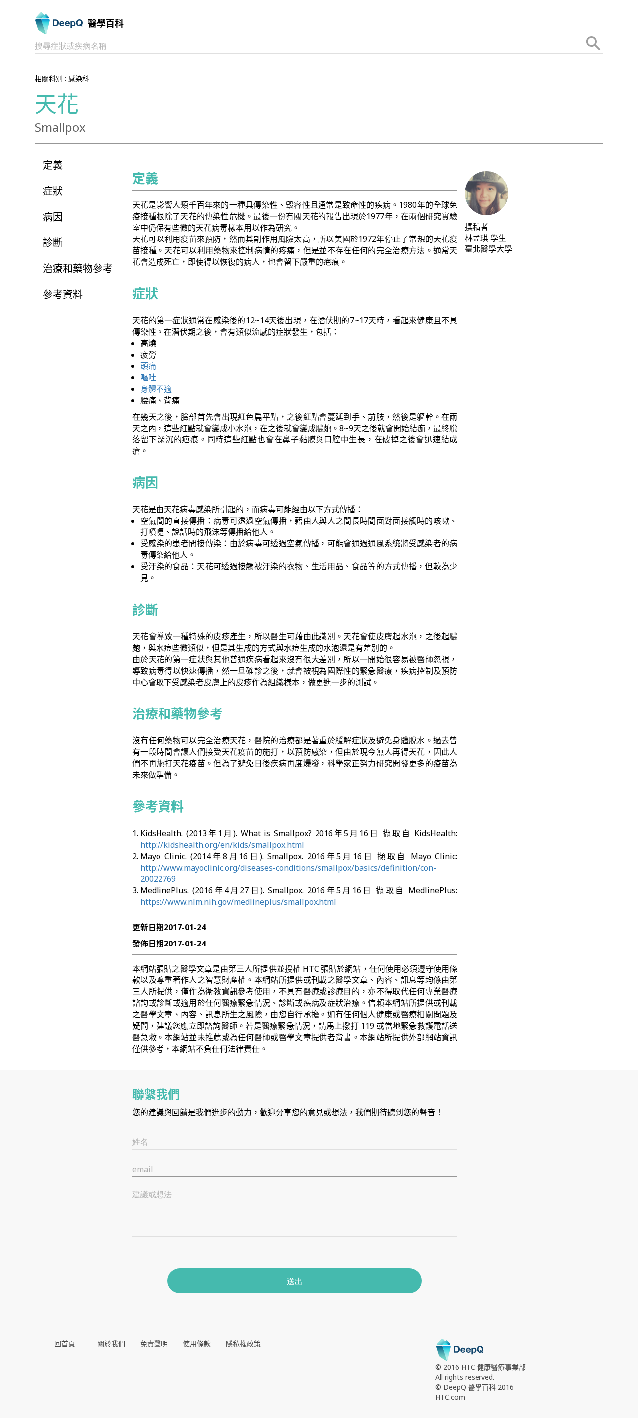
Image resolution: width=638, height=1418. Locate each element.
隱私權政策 (243, 1343)
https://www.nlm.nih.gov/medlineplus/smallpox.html (238, 901)
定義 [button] (53, 165)
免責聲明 (154, 1343)
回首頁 (64, 1343)
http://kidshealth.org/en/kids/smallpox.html (222, 844)
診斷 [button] (53, 242)
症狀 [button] (53, 191)
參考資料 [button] (63, 294)
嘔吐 (148, 377)
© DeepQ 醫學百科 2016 (474, 1387)
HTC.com (450, 1397)
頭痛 (148, 365)
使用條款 (197, 1343)
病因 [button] (53, 217)
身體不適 (156, 388)
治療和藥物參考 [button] (78, 268)
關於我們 (111, 1343)
